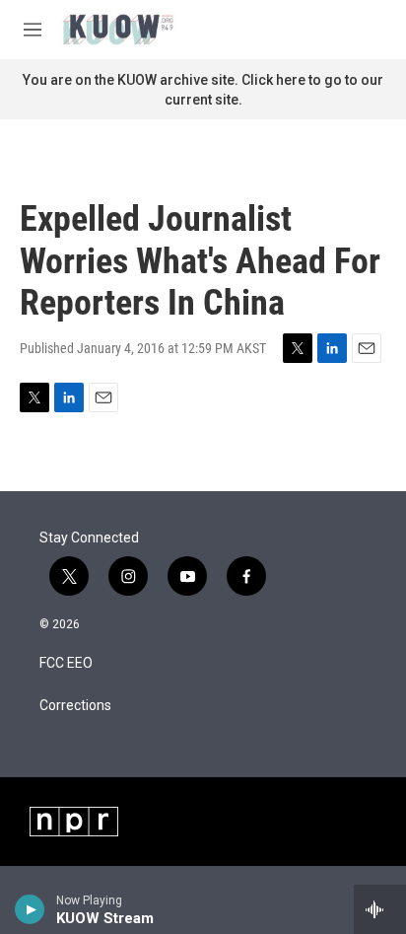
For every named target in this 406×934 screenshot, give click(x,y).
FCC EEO (66, 663)
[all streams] (380, 909)
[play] (30, 909)
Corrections (75, 705)
